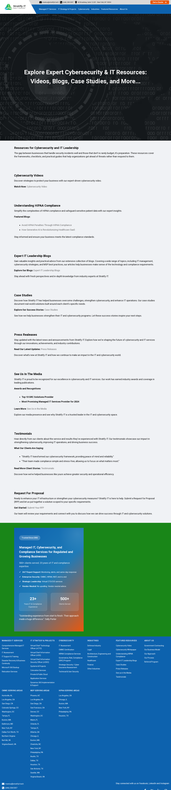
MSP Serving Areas (40, 691)
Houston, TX (35, 765)
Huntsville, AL (7, 696)
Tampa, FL (6, 716)
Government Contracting (154, 646)
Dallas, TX (34, 761)
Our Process (149, 658)
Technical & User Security (69, 672)
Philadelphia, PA (36, 752)
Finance (90, 665)
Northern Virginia (8, 736)
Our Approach (149, 654)
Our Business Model (152, 650)
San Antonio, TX (36, 769)
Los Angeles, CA (8, 700)
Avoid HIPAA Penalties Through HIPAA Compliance (47, 225)
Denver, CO (34, 712)
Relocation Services (9, 672)
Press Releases (49, 349)
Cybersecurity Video (37, 186)
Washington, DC (8, 712)
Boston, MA (6, 720)
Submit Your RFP (35, 507)
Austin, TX (34, 756)
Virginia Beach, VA (9, 744)
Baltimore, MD (7, 724)
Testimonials (47, 468)
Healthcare (91, 661)
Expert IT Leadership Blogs (47, 270)
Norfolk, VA (6, 740)
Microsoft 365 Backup (10, 667)
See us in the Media (123, 673)
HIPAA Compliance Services (70, 654)
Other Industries (93, 669)
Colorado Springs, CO (10, 708)
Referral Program (151, 662)
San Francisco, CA (37, 708)
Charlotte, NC (35, 744)
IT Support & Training (10, 657)
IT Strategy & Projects (67, 9)
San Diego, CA (7, 704)
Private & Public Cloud (39, 674)
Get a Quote (158, 2)
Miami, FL (34, 720)
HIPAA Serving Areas (69, 691)
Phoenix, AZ (35, 696)
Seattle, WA (35, 773)
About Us (123, 9)
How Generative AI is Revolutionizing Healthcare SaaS (48, 229)
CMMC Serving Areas (12, 691)
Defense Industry (94, 646)
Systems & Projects (38, 666)
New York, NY (7, 728)
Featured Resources (109, 9)
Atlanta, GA (34, 732)
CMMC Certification (66, 650)
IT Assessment (8, 653)
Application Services (38, 678)
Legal (89, 650)
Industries (95, 9)
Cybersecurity (83, 9)
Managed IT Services (47, 9)
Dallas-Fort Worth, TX (10, 732)
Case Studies (51, 309)
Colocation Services (38, 670)
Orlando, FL (34, 724)
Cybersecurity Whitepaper (126, 650)
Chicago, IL (34, 736)
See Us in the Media (37, 408)
